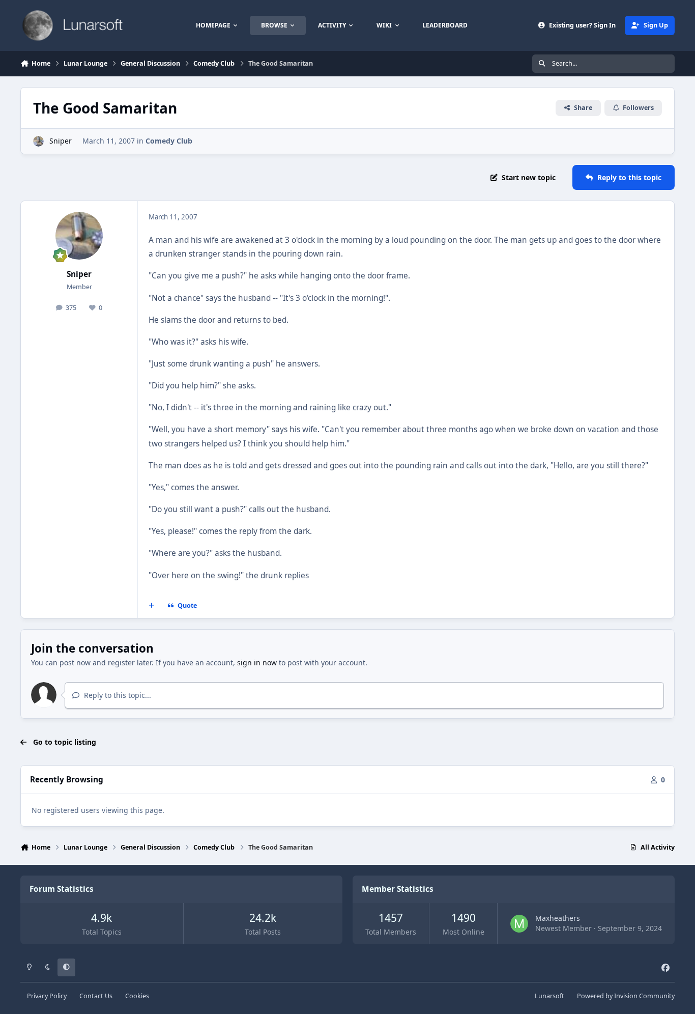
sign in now (257, 662)
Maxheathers (557, 918)
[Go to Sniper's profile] (38, 141)
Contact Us (95, 996)
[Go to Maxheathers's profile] (519, 924)
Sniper (60, 141)
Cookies (137, 996)
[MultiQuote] (151, 606)
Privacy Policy (47, 996)
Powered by (626, 996)
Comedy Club (169, 141)
